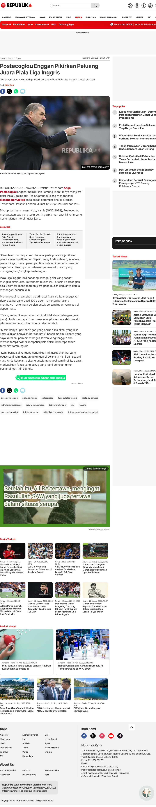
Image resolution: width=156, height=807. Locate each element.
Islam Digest (51, 739)
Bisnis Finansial (109, 17)
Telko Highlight (66, 24)
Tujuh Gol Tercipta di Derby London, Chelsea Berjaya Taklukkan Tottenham (40, 238)
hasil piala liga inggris (67, 398)
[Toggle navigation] (3, 5)
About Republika (8, 770)
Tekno (25, 747)
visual (140, 17)
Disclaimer (5, 774)
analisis (91, 17)
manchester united (9, 412)
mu (72, 405)
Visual (25, 752)
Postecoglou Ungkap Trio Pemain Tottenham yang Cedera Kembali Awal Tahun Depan (12, 239)
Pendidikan (19, 24)
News (10, 58)
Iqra (24, 739)
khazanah (55, 17)
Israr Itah (9, 85)
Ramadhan (27, 756)
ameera (6, 17)
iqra (68, 17)
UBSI (53, 24)
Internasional (42, 24)
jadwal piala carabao (35, 405)
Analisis (26, 743)
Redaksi (26, 770)
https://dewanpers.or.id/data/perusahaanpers (24, 790)
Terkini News (119, 256)
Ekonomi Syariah (25, 17)
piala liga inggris (29, 398)
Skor (47, 734)
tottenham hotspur (57, 405)
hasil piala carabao (90, 398)
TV (149, 17)
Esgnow (4, 752)
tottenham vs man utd (53, 412)
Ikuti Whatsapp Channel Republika (43, 377)
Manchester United (12, 199)
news (78, 17)
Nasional (6, 24)
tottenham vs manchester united (83, 412)
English (48, 752)
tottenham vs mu (31, 412)
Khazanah (5, 739)
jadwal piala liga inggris (11, 405)
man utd (82, 405)
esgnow (127, 17)
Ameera (4, 734)
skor (42, 17)
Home (2, 58)
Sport (30, 24)
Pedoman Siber (52, 770)
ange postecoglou (9, 398)
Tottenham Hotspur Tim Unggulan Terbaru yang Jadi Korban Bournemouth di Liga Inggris (67, 239)
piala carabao (47, 398)
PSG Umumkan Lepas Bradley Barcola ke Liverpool (136, 171)
